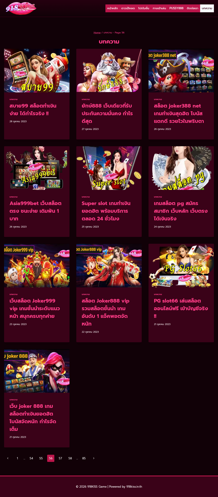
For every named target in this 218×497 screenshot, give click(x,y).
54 (31, 458)
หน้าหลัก (112, 8)
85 (84, 458)
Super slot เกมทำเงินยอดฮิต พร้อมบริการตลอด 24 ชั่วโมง (106, 211)
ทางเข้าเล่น (159, 8)
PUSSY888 (176, 8)
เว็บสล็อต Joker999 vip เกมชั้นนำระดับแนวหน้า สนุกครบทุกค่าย (35, 308)
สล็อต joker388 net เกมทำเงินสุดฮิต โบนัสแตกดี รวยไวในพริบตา (179, 113)
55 (41, 458)
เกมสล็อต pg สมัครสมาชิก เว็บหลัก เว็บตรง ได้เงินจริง (181, 211)
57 (60, 458)
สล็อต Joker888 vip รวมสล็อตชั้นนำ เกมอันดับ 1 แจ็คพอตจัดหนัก (105, 312)
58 (70, 458)
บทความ (207, 8)
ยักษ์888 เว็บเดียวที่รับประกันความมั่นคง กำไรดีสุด (107, 113)
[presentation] (36, 70)
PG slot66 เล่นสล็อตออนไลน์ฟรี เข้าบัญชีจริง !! (181, 308)
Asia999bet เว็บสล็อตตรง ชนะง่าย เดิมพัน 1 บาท (35, 211)
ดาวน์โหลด (128, 8)
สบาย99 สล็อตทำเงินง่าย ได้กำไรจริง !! (33, 109)
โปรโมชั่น (143, 8)
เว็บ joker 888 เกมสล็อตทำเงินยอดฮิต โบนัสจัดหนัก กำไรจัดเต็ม (33, 417)
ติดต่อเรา (192, 8)
